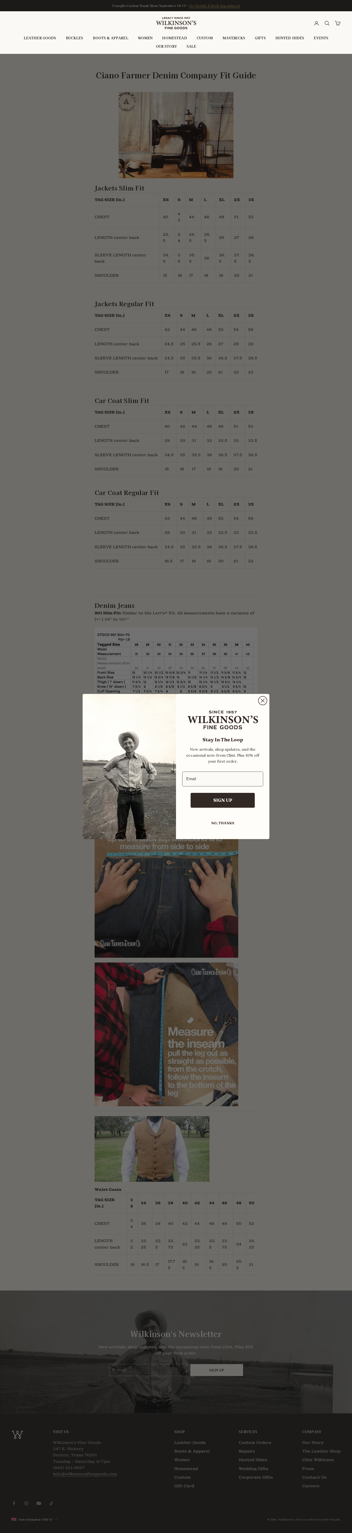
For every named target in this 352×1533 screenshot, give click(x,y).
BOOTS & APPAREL (110, 37)
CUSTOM (205, 37)
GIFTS (260, 37)
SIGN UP (222, 800)
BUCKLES (74, 37)
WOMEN (145, 37)
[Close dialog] (262, 700)
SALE (191, 46)
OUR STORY (166, 46)
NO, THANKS (222, 823)
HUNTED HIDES (289, 37)
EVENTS (321, 37)
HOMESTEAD (174, 37)
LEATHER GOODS (40, 37)
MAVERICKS (233, 37)
